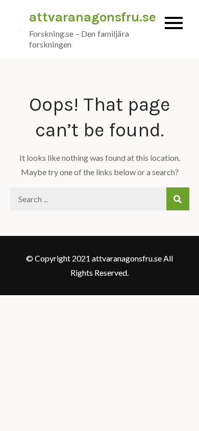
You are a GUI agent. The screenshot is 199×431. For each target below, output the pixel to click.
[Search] (177, 198)
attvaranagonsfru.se (92, 17)
